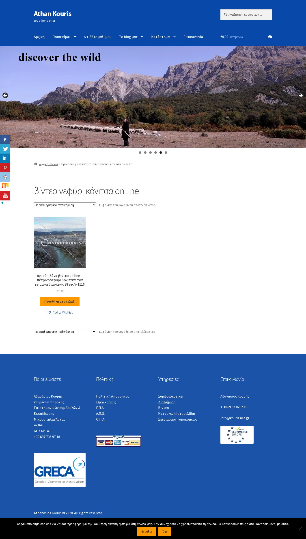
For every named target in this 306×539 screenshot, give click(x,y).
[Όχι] (300, 528)
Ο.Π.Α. (100, 419)
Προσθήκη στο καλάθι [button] (59, 301)
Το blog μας (128, 36)
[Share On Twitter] (5, 149)
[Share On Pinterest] (5, 167)
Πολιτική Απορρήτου (112, 396)
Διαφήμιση (166, 402)
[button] (60, 312)
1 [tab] (140, 152)
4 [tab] (155, 152)
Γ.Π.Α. (100, 407)
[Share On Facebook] (5, 139)
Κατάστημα (160, 36)
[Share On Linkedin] (5, 158)
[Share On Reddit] (5, 177)
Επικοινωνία (193, 36)
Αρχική (39, 36)
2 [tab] (145, 152)
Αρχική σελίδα (48, 164)
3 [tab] (150, 152)
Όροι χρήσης (106, 402)
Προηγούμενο (5, 95)
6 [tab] (166, 152)
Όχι (164, 531)
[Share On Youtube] (5, 195)
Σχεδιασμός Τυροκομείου (178, 419)
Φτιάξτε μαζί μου (97, 36)
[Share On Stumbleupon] (5, 186)
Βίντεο (163, 407)
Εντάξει (146, 531)
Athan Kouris (52, 13)
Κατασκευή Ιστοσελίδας (177, 413)
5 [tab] (160, 152)
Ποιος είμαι (61, 36)
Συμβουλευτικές (170, 396)
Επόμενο (300, 95)
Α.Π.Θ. (100, 413)
